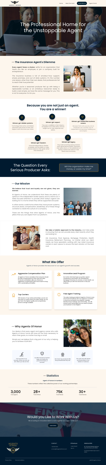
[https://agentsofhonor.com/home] (15, 3)
